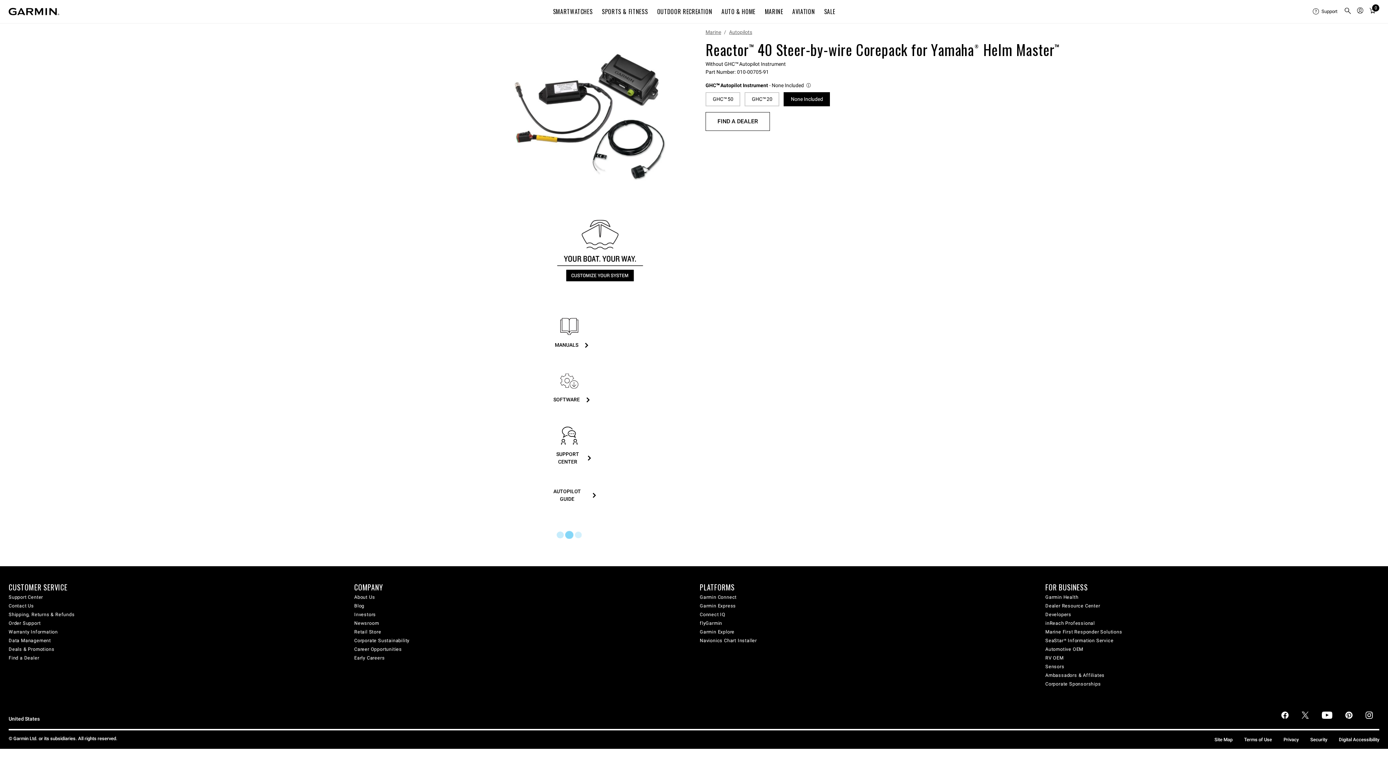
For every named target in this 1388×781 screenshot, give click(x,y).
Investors (365, 614)
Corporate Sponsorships (1073, 684)
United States (24, 719)
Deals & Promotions (31, 649)
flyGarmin (711, 623)
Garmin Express (718, 606)
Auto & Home (738, 11)
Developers (1058, 614)
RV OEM (1054, 658)
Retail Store (367, 632)
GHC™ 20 (762, 99)
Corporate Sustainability (382, 640)
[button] (759, 85)
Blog (359, 606)
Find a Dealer (737, 121)
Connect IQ (712, 614)
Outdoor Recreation (684, 11)
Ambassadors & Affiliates (1075, 675)
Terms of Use (1258, 739)
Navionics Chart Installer (728, 640)
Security (1318, 739)
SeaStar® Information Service (1079, 640)
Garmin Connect (718, 597)
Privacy (1291, 739)
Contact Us (21, 606)
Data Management (30, 640)
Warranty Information (33, 632)
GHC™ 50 (723, 99)
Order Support (24, 623)
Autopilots (740, 32)
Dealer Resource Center (1072, 606)
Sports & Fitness (625, 11)
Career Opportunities (378, 649)
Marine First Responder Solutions (1083, 632)
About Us (364, 597)
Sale (829, 11)
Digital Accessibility (1359, 739)
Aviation (803, 11)
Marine (774, 11)
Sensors (1054, 666)
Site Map (1223, 739)
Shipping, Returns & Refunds (42, 614)
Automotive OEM (1064, 649)
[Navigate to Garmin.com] (34, 11)
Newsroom (366, 623)
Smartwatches (573, 11)
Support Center (26, 597)
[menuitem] (1325, 11)
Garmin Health (1061, 597)
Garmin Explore (717, 632)
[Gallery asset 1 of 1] (590, 117)
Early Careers (369, 658)
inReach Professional (1070, 623)
